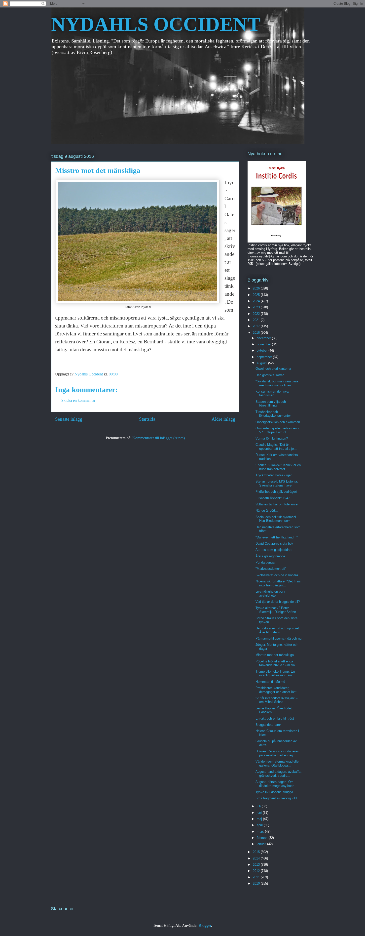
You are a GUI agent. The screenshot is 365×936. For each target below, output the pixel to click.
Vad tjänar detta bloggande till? (278, 602)
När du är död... (267, 510)
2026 (257, 288)
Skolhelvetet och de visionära (277, 575)
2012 (257, 871)
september (265, 357)
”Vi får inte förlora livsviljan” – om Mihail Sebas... (276, 700)
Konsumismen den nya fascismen (272, 393)
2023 (257, 307)
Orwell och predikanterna (273, 368)
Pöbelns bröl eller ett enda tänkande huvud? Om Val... (277, 663)
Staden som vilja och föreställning (271, 403)
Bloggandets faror (268, 725)
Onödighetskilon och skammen (278, 422)
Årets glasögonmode (270, 556)
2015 (257, 852)
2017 (257, 326)
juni (260, 812)
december (264, 338)
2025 (257, 295)
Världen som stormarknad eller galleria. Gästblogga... (277, 763)
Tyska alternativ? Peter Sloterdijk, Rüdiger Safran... (277, 610)
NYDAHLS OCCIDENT (155, 24)
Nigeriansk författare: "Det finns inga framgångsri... (278, 583)
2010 (257, 883)
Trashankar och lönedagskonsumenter (273, 414)
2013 (257, 864)
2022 (257, 314)
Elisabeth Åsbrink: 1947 (273, 498)
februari (262, 838)
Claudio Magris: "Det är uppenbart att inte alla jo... (276, 446)
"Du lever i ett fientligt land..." (277, 537)
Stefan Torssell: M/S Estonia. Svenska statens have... (277, 483)
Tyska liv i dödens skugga (274, 792)
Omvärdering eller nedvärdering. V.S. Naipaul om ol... (278, 430)
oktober (262, 350)
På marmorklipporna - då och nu (278, 638)
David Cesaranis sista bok (274, 543)
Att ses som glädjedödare (274, 550)
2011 (257, 877)
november (264, 344)
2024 (257, 301)
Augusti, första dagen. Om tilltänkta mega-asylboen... (276, 784)
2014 (257, 858)
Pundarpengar (265, 562)
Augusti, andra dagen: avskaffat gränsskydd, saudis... (278, 773)
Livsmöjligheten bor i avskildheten (270, 593)
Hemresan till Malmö (270, 682)
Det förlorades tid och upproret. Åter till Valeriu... (278, 630)
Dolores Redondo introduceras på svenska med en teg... (277, 753)
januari (262, 844)
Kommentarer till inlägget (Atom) (158, 438)
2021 (257, 320)
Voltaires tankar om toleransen (277, 504)
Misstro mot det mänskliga (275, 655)
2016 (257, 332)
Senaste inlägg (68, 419)
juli (259, 806)
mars (261, 831)
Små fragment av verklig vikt (276, 798)
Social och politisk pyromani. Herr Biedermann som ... (276, 519)
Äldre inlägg (223, 419)
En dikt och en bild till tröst (275, 718)
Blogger (205, 925)
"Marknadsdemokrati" (271, 568)
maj (260, 819)
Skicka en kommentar (78, 400)
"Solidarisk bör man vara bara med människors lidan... (277, 383)
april (260, 825)
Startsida (147, 419)
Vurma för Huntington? (272, 438)
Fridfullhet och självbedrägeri (276, 491)
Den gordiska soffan (270, 375)
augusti (262, 363)
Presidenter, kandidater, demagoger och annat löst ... (278, 690)
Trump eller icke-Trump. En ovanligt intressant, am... (275, 673)
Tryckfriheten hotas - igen (274, 475)
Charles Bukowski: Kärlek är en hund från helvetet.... (278, 467)
